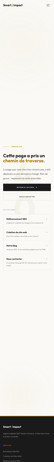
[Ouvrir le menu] (48, 5)
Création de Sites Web (12, 456)
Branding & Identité (11, 451)
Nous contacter (27, 197)
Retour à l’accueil (25, 187)
